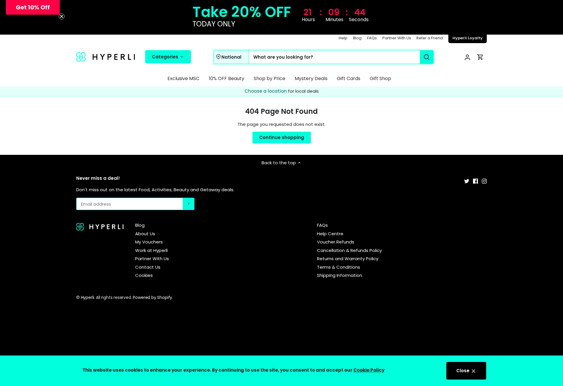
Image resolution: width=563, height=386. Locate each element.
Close (463, 371)
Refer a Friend (429, 38)
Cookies (144, 275)
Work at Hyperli (151, 250)
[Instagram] (484, 180)
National (231, 57)
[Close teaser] (62, 16)
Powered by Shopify (152, 297)
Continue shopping (281, 137)
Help (343, 38)
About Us (145, 234)
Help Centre (330, 234)
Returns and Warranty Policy (347, 258)
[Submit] (426, 57)
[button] (33, 7)
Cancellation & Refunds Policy (349, 250)
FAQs (372, 38)
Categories (165, 56)
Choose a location (266, 91)
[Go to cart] (480, 57)
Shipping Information (339, 275)
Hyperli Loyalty (467, 38)
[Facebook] (475, 180)
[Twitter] (466, 180)
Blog (357, 38)
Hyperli (87, 297)
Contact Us (147, 267)
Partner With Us (396, 38)
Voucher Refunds (335, 242)
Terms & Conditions (338, 267)
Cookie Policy (368, 370)
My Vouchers (149, 242)
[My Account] (467, 57)
